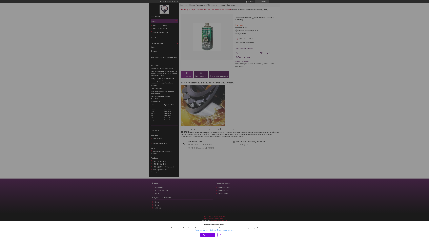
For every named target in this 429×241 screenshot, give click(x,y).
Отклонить (224, 235)
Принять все (207, 235)
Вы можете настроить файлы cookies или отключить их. (214, 230)
